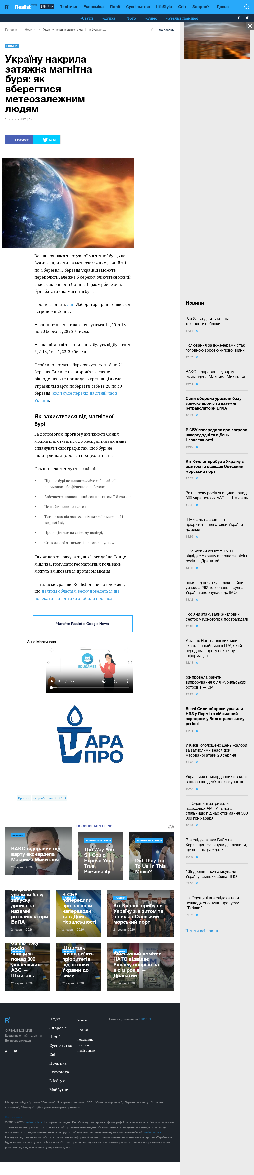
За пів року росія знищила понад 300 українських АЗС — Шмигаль (217, 495)
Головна (11, 29)
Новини (30, 29)
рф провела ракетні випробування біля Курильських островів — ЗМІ (216, 682)
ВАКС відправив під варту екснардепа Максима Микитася (215, 374)
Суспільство (138, 6)
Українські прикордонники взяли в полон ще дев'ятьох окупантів (216, 779)
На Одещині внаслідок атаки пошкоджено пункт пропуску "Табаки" (212, 903)
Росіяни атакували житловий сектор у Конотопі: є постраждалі (217, 616)
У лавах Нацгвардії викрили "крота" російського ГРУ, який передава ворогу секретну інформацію (214, 648)
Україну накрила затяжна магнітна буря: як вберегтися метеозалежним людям (75, 29)
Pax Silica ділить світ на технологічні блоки (207, 321)
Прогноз (24, 798)
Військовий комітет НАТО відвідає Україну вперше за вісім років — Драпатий (216, 556)
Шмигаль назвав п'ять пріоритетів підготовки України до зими (214, 524)
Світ (182, 6)
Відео (152, 18)
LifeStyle (164, 6)
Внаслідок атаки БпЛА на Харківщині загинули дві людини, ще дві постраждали (216, 845)
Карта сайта (13, 1117)
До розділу (166, 30)
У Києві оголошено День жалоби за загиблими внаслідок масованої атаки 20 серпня (216, 750)
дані (71, 304)
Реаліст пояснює (183, 18)
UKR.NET (145, 1019)
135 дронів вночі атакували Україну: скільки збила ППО (211, 874)
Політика (68, 6)
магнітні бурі (57, 798)
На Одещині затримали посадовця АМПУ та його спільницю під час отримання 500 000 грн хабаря (217, 810)
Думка (109, 18)
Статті (87, 18)
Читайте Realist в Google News (82, 624)
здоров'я (39, 798)
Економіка (93, 6)
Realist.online (33, 1122)
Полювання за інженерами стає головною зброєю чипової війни (215, 347)
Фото (131, 18)
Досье (223, 6)
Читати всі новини (203, 930)
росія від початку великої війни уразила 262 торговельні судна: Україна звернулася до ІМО (215, 587)
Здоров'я (201, 6)
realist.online (153, 1132)
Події (115, 6)
